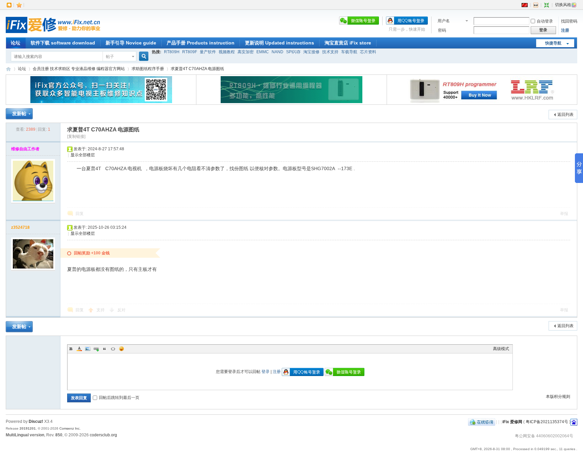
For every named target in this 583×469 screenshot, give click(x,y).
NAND (277, 52)
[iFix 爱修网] (53, 33)
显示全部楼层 (83, 155)
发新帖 (19, 113)
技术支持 (330, 52)
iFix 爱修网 (8, 69)
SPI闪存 (293, 52)
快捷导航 (553, 43)
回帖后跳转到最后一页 (119, 397)
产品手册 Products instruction (200, 42)
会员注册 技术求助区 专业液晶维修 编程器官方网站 (79, 68)
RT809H (171, 52)
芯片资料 (368, 52)
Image (87, 348)
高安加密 (246, 52)
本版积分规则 (558, 396)
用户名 (444, 21)
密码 (442, 30)
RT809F (189, 52)
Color (79, 348)
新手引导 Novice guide (131, 42)
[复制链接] (76, 136)
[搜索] (142, 56)
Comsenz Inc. (70, 428)
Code (113, 348)
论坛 (15, 42)
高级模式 (501, 348)
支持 (101, 310)
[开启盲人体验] (536, 4)
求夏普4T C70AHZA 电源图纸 (197, 68)
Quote (104, 348)
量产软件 (208, 52)
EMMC (262, 52)
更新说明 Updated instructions (279, 42)
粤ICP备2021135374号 (547, 421)
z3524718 (20, 227)
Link (96, 348)
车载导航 (349, 52)
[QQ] (481, 421)
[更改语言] (524, 4)
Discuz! (36, 421)
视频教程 (227, 52)
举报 (564, 213)
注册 (565, 30)
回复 (80, 213)
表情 (121, 348)
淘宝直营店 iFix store (348, 42)
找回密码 (569, 21)
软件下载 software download (63, 42)
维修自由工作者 (25, 149)
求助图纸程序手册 (148, 68)
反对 (121, 310)
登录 (265, 371)
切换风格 (563, 4)
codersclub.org (103, 435)
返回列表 (565, 114)
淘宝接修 (311, 52)
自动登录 (545, 21)
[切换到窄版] (546, 4)
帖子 (110, 56)
